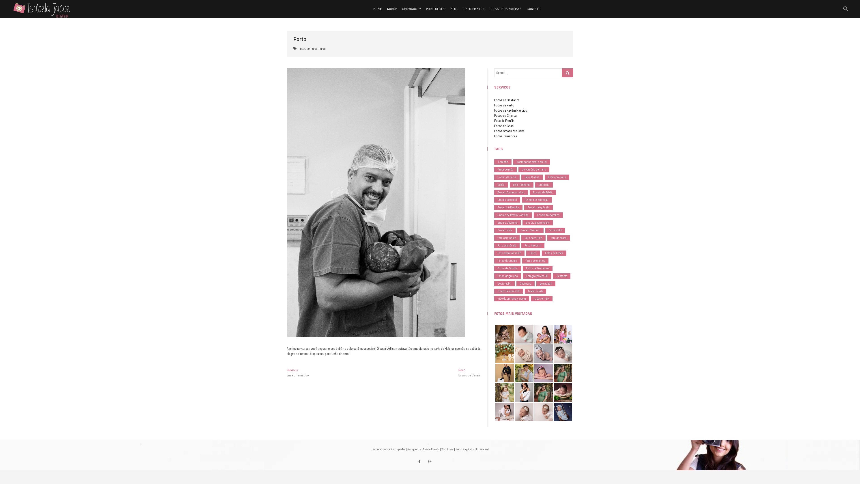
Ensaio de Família (508, 207)
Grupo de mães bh (509, 291)
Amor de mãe (505, 169)
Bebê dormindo (557, 177)
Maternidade (535, 291)
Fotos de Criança (505, 116)
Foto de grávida (507, 245)
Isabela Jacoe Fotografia (388, 449)
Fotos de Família (508, 268)
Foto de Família (504, 121)
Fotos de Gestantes (537, 268)
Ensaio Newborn (530, 230)
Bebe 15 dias (532, 177)
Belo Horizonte (521, 184)
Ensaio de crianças (536, 199)
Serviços (409, 8)
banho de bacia (507, 177)
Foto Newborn (533, 245)
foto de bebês (559, 238)
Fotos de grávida (508, 276)
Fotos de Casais (507, 260)
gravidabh (546, 283)
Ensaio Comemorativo (511, 192)
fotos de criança (535, 260)
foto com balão (507, 238)
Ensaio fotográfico (548, 215)
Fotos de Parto (308, 49)
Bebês (501, 184)
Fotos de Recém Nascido (510, 110)
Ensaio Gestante (507, 222)
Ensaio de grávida (538, 207)
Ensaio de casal (507, 199)
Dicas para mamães (506, 8)
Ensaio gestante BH (537, 222)
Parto (322, 49)
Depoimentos (474, 8)
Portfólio (434, 8)
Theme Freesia (431, 449)
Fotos (533, 253)
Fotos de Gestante (506, 100)
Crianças (544, 184)
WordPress (447, 449)
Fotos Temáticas (505, 136)
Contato (533, 8)
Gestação (525, 283)
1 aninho (503, 162)
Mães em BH (541, 298)
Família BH (555, 230)
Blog (454, 8)
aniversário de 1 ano (534, 169)
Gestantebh (504, 283)
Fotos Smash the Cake (509, 131)
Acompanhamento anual (532, 162)
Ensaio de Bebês (543, 192)
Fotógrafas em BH (537, 276)
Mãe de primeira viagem (512, 298)
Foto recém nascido (509, 253)
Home (377, 8)
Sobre (392, 8)
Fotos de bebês (554, 253)
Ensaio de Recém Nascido (513, 215)
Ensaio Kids (505, 230)
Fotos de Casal (504, 126)
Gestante (562, 276)
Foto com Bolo (533, 238)
